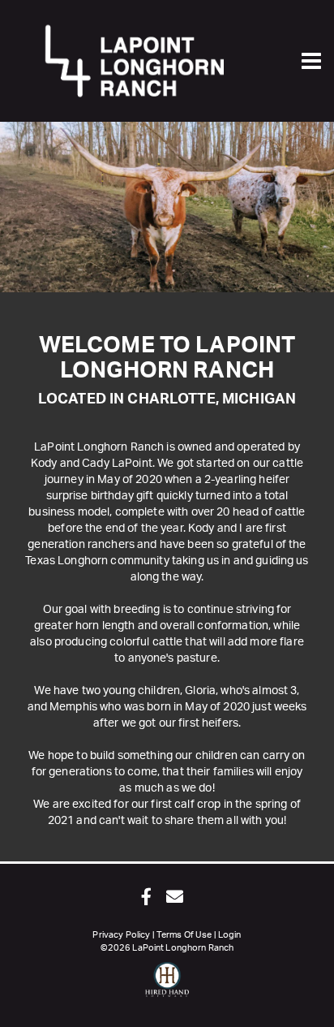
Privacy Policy (121, 934)
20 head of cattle (260, 512)
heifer (274, 479)
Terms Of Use (184, 934)
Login (230, 934)
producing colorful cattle (118, 642)
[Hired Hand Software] (167, 986)
